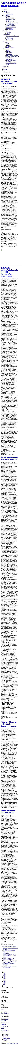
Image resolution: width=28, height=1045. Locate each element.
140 (4, 975)
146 (4, 982)
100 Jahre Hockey (11, 27)
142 (4, 977)
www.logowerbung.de (12, 1043)
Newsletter (9, 54)
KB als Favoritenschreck (9, 946)
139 (4, 973)
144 (4, 980)
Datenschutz (6, 1038)
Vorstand (8, 32)
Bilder (4, 41)
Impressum (6, 1036)
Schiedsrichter (10, 39)
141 (4, 976)
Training (8, 37)
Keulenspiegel (10, 21)
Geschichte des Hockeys (12, 56)
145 (4, 981)
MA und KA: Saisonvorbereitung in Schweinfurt (9, 81)
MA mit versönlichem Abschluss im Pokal (9, 458)
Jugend (8, 43)
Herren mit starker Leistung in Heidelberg (10, 966)
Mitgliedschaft (9, 18)
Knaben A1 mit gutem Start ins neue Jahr (10, 961)
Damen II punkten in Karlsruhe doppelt (8, 959)
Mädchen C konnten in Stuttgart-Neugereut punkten (9, 724)
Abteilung (5, 15)
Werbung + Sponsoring (12, 23)
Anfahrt (8, 16)
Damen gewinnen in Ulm (9, 954)
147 (4, 984)
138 (4, 972)
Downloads (9, 52)
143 (4, 978)
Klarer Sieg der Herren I (9, 950)
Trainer (8, 33)
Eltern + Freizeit (10, 47)
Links (7, 50)
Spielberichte (9, 14)
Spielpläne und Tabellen (12, 36)
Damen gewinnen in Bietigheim (8, 952)
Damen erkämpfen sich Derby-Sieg (8, 811)
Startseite (5, 66)
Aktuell (5, 11)
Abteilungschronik (11, 25)
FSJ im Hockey (10, 29)
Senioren (8, 46)
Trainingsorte (9, 38)
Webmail (8, 51)
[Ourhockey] (5, 1013)
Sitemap (5, 1035)
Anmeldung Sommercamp (9, 58)
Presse (8, 12)
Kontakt (5, 30)
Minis (7, 42)
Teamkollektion (10, 24)
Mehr (4, 48)
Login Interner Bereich (12, 55)
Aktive (7, 45)
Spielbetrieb (6, 34)
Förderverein (9, 28)
